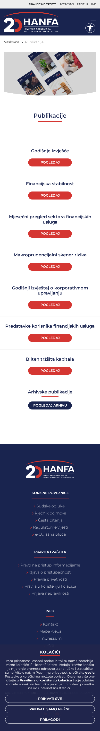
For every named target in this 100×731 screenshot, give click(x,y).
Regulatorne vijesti (50, 527)
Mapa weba (50, 631)
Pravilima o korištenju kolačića (46, 680)
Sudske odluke (50, 506)
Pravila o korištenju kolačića (50, 586)
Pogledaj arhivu (50, 405)
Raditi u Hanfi (86, 4)
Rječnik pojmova (50, 513)
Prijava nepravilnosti (50, 593)
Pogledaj (50, 162)
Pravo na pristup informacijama (50, 565)
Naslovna (11, 42)
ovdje (89, 672)
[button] (90, 28)
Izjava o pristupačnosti (50, 572)
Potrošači (66, 4)
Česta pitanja (50, 520)
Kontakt (50, 624)
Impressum (50, 638)
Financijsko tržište (42, 4)
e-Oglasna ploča (50, 534)
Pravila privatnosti (50, 579)
